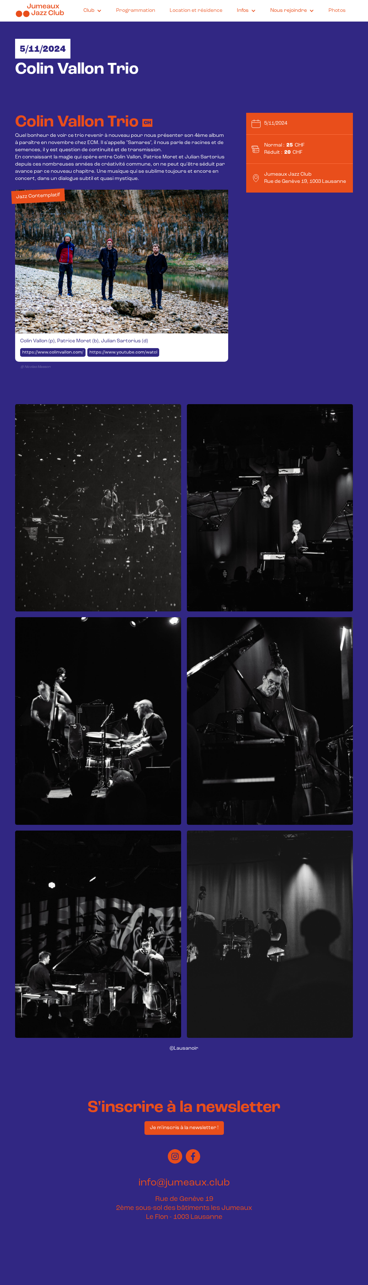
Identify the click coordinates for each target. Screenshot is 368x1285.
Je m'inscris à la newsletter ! (184, 1128)
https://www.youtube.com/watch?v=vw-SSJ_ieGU (124, 352)
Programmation (135, 10)
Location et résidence (196, 10)
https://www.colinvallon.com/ (52, 352)
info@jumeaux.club (184, 1183)
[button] (92, 11)
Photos (337, 10)
